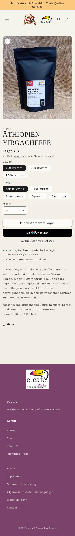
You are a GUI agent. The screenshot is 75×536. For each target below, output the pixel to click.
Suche (11, 468)
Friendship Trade (18, 454)
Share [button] (10, 324)
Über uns (12, 446)
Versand (18, 156)
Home (11, 430)
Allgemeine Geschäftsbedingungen (30, 492)
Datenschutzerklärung (21, 484)
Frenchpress (14, 196)
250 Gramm (14, 168)
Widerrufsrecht (17, 500)
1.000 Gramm (15, 175)
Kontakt (12, 507)
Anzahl (7, 203)
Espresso (37, 196)
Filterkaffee (41, 188)
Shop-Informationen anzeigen (26, 259)
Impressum (14, 476)
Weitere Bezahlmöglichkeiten (37, 240)
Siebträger (59, 196)
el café (31, 528)
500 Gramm (39, 168)
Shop (10, 438)
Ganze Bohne (15, 188)
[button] (7, 19)
